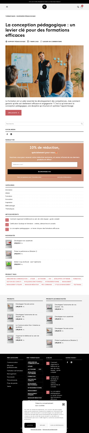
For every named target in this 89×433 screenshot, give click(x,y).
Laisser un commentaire (52, 41)
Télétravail (77, 284)
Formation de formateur (15, 371)
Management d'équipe (14, 284)
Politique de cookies (36, 429)
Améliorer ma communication (17, 279)
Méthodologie (10, 206)
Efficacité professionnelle (12, 366)
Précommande (12, 380)
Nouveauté (10, 377)
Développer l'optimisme (62, 279)
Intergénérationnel (52, 281)
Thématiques (9, 209)
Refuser (42, 425)
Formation (8, 196)
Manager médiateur (32, 284)
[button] (63, 404)
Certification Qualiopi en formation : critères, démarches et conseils (32, 224)
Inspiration (8, 202)
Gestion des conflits (14, 281)
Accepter (30, 425)
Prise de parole (12, 383)
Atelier (7, 193)
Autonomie (42, 279)
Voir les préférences (56, 425)
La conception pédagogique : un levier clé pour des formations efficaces (40, 30)
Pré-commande (46, 284)
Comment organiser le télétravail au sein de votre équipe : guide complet (34, 219)
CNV (50, 279)
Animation (8, 190)
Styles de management (63, 284)
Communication (12, 362)
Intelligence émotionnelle (33, 281)
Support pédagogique (16, 41)
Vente (9, 386)
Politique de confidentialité (50, 429)
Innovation (9, 199)
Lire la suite (12, 113)
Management (66, 281)
